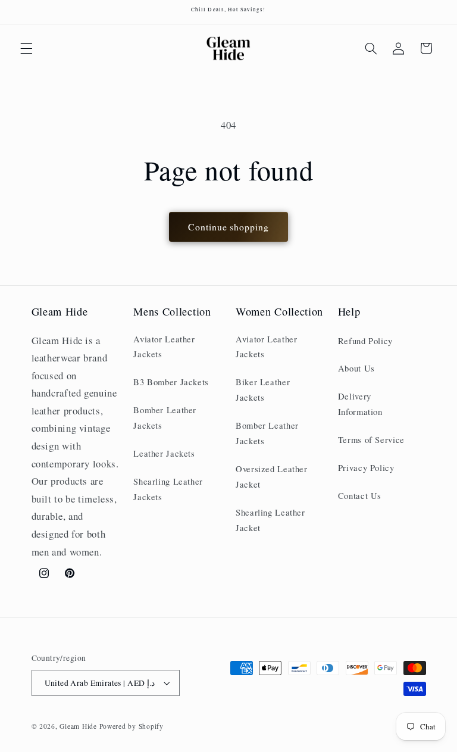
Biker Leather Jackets (263, 389)
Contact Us (359, 495)
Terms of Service (371, 439)
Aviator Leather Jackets (164, 346)
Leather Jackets (164, 453)
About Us (356, 368)
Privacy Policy (366, 467)
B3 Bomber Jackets (171, 382)
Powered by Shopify (131, 726)
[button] (26, 48)
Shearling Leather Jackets (168, 489)
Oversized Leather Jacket (272, 476)
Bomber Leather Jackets (164, 417)
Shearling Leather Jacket (270, 519)
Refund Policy (365, 341)
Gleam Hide (78, 726)
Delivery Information (360, 403)
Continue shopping (228, 226)
